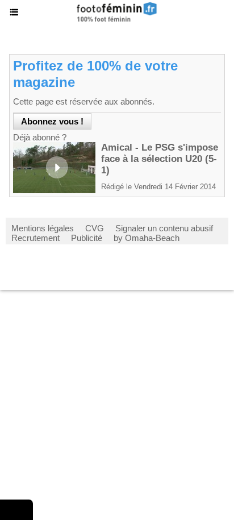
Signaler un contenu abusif (164, 228)
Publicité (86, 238)
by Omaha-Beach (146, 238)
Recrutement (35, 238)
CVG (94, 228)
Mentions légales (42, 228)
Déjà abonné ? (39, 137)
